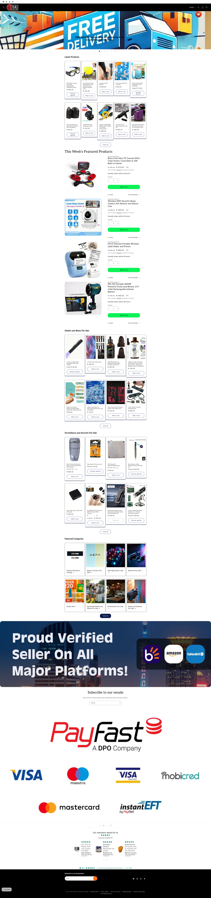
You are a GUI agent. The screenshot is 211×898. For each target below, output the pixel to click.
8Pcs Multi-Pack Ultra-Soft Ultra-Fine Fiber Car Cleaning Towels (138, 126)
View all (105, 144)
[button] (4, 7)
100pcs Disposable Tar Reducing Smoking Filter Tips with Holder (95, 409)
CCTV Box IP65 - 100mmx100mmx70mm (114, 465)
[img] (105, 835)
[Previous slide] (95, 51)
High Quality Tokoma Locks (94, 464)
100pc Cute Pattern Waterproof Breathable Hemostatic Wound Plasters (74, 409)
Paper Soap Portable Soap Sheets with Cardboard (137, 85)
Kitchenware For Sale (115, 606)
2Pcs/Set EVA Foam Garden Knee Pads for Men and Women (72, 126)
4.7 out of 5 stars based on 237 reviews (110, 868)
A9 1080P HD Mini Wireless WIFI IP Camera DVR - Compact (94, 512)
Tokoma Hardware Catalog (73, 571)
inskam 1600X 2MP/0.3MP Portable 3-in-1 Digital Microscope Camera (135, 512)
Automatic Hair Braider (103, 84)
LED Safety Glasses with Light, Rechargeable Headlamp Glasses (72, 85)
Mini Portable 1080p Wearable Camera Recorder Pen (135, 466)
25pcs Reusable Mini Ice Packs (121, 84)
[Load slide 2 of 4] (102, 51)
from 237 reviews (104, 838)
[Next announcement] (146, 1)
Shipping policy (126, 891)
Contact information (139, 891)
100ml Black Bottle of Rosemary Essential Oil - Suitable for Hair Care (114, 363)
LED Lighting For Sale (115, 570)
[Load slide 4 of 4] (107, 51)
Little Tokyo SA (74, 891)
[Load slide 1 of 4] (99, 51)
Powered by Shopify (83, 891)
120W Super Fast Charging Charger (88, 125)
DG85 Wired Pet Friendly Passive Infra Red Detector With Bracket (74, 466)
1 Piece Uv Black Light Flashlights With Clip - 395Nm (73, 363)
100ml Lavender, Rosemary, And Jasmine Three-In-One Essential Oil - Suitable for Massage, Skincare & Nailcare (136, 364)
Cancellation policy (106, 893)
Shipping (119, 170)
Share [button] (111, 194)
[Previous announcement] (65, 1)
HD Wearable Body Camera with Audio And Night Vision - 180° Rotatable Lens (116, 512)
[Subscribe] (120, 703)
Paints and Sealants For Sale (135, 607)
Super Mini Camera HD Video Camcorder (74, 511)
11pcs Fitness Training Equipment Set (134, 408)
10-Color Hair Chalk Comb (94, 362)
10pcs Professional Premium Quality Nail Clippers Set (115, 408)
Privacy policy (104, 891)
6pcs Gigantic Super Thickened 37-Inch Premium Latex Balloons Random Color (88, 86)
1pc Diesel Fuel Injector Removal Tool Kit (122, 126)
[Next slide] (112, 51)
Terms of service (116, 891)
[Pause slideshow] (116, 51)
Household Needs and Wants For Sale (95, 607)
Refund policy (94, 891)
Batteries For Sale (134, 570)
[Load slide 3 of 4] (104, 51)
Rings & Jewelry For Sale (94, 571)
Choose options (72, 94)
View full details (133, 194)
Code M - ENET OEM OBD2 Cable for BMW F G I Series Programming (105, 127)
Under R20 (70, 606)
